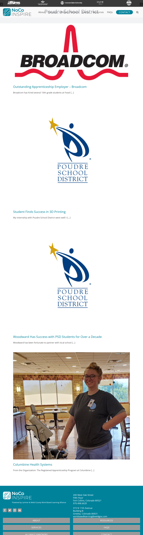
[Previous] (1, 4)
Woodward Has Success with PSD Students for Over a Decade (57, 337)
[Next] (141, 4)
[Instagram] (15, 510)
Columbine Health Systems (32, 464)
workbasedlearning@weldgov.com (90, 516)
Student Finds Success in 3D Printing (39, 212)
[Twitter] (10, 510)
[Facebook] (5, 510)
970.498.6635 (80, 503)
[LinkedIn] (19, 510)
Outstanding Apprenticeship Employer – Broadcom (50, 87)
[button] (137, 12)
